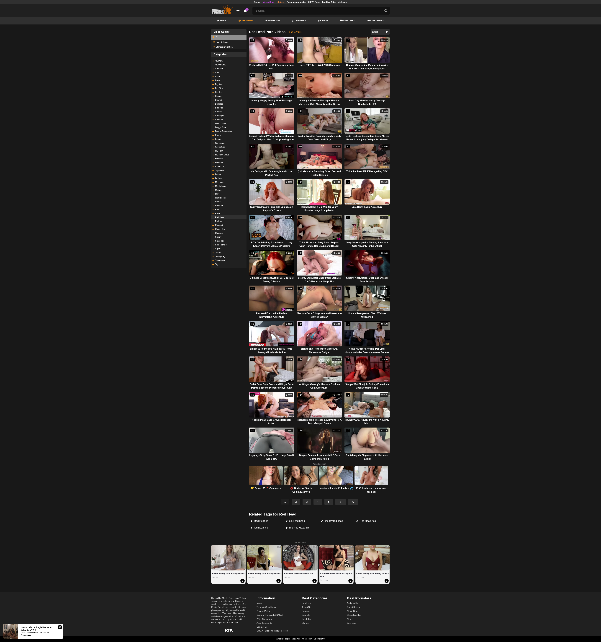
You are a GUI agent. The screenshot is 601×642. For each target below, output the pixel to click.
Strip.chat (216, 577)
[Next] (340, 502)
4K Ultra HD (220, 65)
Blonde (218, 96)
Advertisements (264, 623)
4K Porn (219, 61)
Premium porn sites (296, 2)
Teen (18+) (220, 256)
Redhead (219, 221)
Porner (257, 2)
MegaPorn (296, 639)
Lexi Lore (351, 623)
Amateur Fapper (283, 639)
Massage (219, 182)
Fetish (218, 139)
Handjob (219, 158)
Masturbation (221, 186)
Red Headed (260, 521)
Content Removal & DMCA (270, 615)
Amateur (219, 68)
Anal (217, 72)
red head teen (261, 527)
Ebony (218, 135)
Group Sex (220, 147)
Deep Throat (220, 123)
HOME (223, 20)
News (259, 603)
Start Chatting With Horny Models (228, 573)
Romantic (219, 225)
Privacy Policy (263, 611)
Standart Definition (224, 47)
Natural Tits (220, 198)
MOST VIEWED (376, 20)
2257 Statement (264, 619)
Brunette (219, 108)
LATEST (324, 20)
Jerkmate (342, 2)
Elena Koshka (354, 615)
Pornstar (219, 205)
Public (218, 213)
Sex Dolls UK (319, 639)
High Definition (222, 42)
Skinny (218, 237)
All (216, 37)
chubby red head (333, 521)
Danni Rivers (353, 607)
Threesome (220, 260)
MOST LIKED (348, 20)
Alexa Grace (353, 611)
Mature (218, 190)
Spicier (280, 2)
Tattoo (218, 252)
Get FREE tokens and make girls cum (336, 575)
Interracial (219, 166)
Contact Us (262, 627)
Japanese (219, 170)
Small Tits (219, 241)
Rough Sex (220, 229)
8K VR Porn (314, 2)
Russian (219, 233)
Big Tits (218, 92)
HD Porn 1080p (222, 155)
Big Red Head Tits (299, 527)
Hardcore (219, 162)
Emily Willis (352, 603)
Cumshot (219, 119)
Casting (218, 112)
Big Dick (219, 88)
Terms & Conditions (266, 607)
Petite (218, 202)
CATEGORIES (247, 20)
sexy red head (297, 521)
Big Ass (218, 84)
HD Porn (219, 151)
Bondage (219, 104)
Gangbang (219, 143)
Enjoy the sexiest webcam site (298, 573)
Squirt (218, 249)
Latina (218, 174)
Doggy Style (220, 127)
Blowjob (218, 100)
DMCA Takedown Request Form (272, 630)
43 (353, 501)
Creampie (219, 115)
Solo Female (221, 245)
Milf (216, 194)
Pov (217, 209)
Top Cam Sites (329, 2)
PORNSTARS (274, 20)
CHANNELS (300, 20)
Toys (217, 264)
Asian (217, 76)
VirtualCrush (269, 2)
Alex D (350, 619)
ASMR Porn (307, 639)
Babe (217, 80)
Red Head (219, 217)
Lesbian (218, 178)
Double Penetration (223, 131)
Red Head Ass (367, 521)
